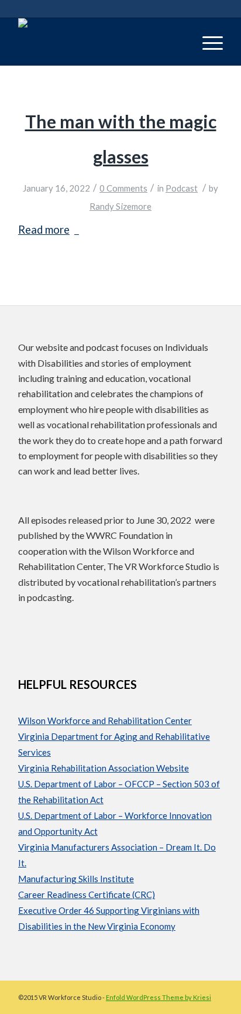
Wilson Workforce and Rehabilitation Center (105, 720)
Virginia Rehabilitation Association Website (103, 768)
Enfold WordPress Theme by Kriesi (158, 997)
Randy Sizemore (120, 206)
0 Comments (123, 188)
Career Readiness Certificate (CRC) (86, 894)
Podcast (182, 188)
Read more (44, 229)
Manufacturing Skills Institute (76, 878)
